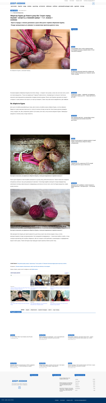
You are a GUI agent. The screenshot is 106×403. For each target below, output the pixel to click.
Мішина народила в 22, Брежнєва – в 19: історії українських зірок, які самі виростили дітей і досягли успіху (51, 337)
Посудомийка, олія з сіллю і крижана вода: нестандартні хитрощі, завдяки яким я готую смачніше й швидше (82, 50)
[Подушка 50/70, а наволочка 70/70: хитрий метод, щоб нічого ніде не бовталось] (83, 153)
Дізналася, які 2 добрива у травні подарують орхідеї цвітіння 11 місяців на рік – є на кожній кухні (83, 186)
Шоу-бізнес (42, 335)
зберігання (34, 310)
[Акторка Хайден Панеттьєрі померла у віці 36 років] (24, 324)
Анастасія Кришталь (18, 12)
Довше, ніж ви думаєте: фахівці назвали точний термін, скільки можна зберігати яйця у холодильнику (83, 142)
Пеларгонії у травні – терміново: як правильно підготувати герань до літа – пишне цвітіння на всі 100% (83, 96)
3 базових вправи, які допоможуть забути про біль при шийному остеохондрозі (32, 266)
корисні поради (42, 310)
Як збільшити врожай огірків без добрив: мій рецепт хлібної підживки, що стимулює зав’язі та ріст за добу (83, 73)
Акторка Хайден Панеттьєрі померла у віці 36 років (21, 336)
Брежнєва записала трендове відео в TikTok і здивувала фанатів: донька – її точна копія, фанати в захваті (22, 365)
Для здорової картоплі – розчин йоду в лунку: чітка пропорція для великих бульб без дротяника (83, 119)
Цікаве (73, 46)
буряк (27, 310)
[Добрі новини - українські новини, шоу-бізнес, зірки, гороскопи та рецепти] (17, 3)
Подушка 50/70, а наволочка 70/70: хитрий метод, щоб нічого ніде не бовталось (82, 164)
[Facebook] (93, 4)
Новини (13, 335)
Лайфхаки (74, 161)
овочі (49, 310)
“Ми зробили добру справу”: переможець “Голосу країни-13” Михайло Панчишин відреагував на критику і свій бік (41, 263)
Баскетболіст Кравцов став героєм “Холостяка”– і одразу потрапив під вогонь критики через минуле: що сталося (80, 337)
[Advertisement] (40, 81)
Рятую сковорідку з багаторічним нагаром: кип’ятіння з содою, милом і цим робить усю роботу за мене (81, 365)
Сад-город (14, 10)
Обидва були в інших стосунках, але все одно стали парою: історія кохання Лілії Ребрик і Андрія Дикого (52, 365)
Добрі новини (35, 269)
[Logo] (19, 381)
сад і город (56, 310)
